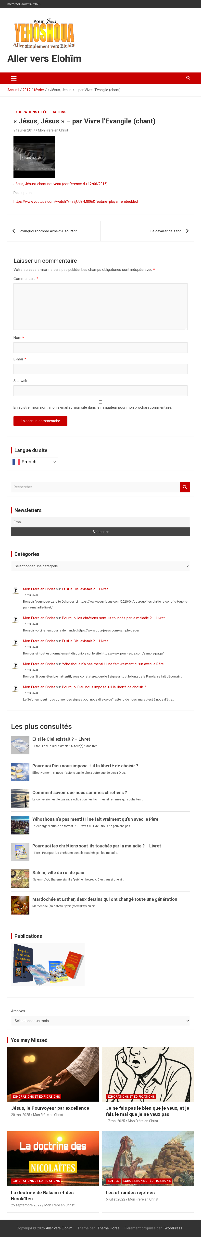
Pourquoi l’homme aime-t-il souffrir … (50, 231)
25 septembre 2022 (26, 1205)
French (28, 461)
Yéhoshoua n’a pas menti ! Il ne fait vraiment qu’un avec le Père (113, 664)
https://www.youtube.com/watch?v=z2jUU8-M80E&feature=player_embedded (75, 201)
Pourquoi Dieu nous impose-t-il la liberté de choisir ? (104, 687)
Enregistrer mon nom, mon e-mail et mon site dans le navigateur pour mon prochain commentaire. (92, 407)
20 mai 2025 (20, 1115)
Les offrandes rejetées (130, 1192)
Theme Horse (109, 1228)
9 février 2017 (24, 130)
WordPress (173, 1228)
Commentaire (25, 278)
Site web (20, 381)
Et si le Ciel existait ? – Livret (85, 589)
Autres (113, 1181)
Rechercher (185, 487)
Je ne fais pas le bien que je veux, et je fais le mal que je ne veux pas (147, 1111)
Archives (18, 1011)
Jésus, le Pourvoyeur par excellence (50, 1108)
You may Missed (29, 1040)
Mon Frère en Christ (53, 130)
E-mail (19, 359)
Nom (18, 337)
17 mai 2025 (115, 1121)
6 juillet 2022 (115, 1199)
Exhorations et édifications (39, 112)
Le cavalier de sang (166, 231)
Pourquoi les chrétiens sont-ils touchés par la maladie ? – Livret (113, 618)
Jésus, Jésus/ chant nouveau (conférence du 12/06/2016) (60, 184)
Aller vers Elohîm (44, 58)
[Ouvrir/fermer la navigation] (13, 78)
